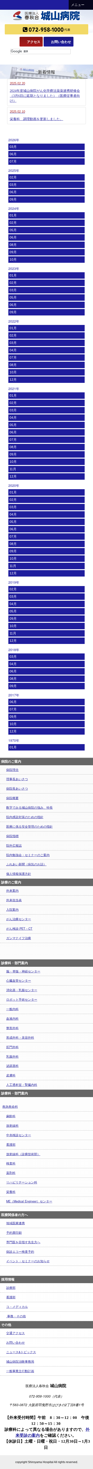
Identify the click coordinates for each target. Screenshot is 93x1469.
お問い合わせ (61, 41)
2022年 (13, 321)
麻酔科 (11, 1116)
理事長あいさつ (17, 779)
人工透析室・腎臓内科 (21, 1085)
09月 (13, 199)
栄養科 (11, 1192)
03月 (13, 147)
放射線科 (12, 1125)
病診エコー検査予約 (20, 1251)
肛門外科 (12, 1047)
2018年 (13, 649)
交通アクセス (15, 1333)
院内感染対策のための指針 (24, 817)
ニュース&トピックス (21, 1352)
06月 (13, 154)
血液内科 (12, 1018)
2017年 (13, 695)
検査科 (11, 1163)
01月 (13, 215)
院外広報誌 (14, 845)
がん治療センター (18, 919)
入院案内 (12, 909)
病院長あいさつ (17, 788)
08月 (13, 245)
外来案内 (12, 890)
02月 (13, 177)
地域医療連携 (15, 1223)
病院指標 (12, 836)
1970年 (13, 740)
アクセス (33, 41)
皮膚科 (11, 1075)
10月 (13, 259)
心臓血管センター (18, 980)
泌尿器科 (12, 1066)
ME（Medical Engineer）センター (29, 1201)
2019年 (13, 582)
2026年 (13, 139)
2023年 (13, 268)
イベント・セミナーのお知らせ (28, 1261)
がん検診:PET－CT (19, 928)
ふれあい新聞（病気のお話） (26, 864)
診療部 (11, 1288)
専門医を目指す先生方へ (23, 1242)
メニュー (77, 5)
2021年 (13, 388)
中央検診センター (18, 1135)
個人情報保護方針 (18, 874)
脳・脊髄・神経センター (23, 971)
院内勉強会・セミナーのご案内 (28, 855)
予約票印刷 (14, 1232)
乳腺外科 (12, 1056)
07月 (13, 161)
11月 (13, 469)
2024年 (13, 208)
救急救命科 (10, 1106)
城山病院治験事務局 (20, 1361)
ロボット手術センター (21, 999)
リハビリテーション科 (21, 1182)
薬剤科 (11, 1173)
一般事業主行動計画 (20, 1371)
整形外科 (12, 1028)
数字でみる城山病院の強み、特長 (29, 807)
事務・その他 (16, 1316)
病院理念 (12, 770)
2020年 (13, 485)
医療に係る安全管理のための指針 (29, 826)
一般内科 (12, 1009)
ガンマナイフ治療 (18, 938)
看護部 (11, 1144)
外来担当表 (14, 900)
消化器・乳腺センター (21, 990)
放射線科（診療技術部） (23, 1154)
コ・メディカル (17, 1307)
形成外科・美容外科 (20, 1037)
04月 (13, 350)
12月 (13, 379)
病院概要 (12, 798)
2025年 (13, 170)
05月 (13, 230)
